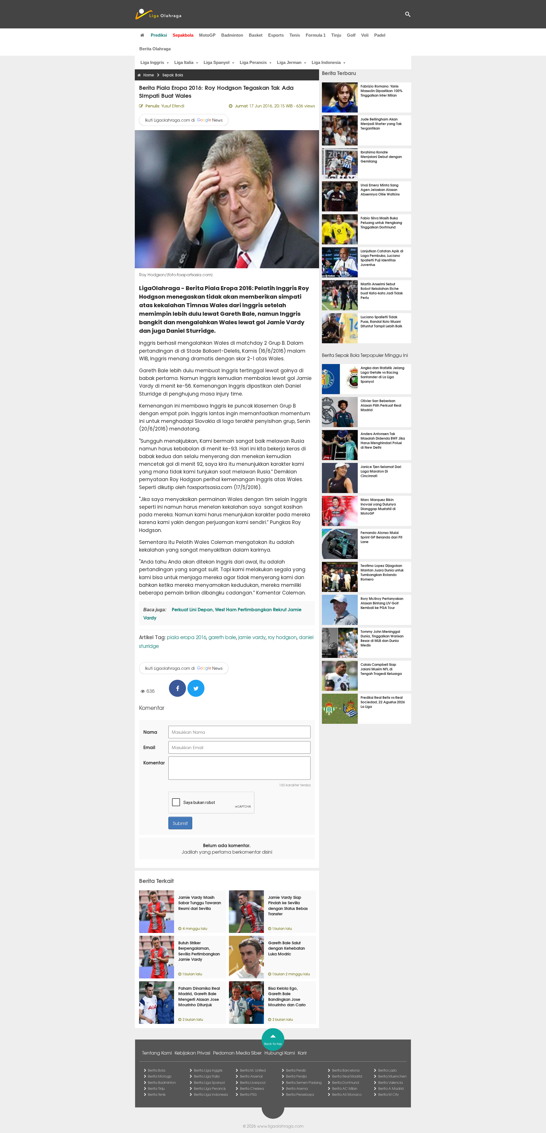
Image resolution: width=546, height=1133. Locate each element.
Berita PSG (248, 1094)
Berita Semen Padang (304, 1082)
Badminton (232, 35)
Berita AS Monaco (347, 1094)
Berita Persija (296, 1076)
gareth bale (222, 637)
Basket (255, 35)
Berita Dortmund (345, 1082)
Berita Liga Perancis (210, 1088)
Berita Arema (297, 1088)
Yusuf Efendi (172, 106)
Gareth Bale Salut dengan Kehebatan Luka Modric (286, 948)
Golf (351, 35)
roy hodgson (282, 637)
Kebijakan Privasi (192, 1052)
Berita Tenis (157, 1094)
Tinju (336, 35)
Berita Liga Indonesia (211, 1094)
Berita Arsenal (251, 1076)
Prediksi (159, 35)
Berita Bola (156, 1070)
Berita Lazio (387, 1070)
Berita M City (388, 1094)
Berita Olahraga (155, 48)
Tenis (294, 35)
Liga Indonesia (326, 62)
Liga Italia (183, 62)
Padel (379, 35)
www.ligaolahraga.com (280, 1126)
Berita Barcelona (345, 1070)
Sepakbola (183, 35)
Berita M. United (253, 1070)
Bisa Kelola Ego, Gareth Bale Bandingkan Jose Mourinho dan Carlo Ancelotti (287, 999)
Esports (276, 35)
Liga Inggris (152, 62)
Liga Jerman (289, 62)
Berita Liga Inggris (208, 1070)
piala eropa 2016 (186, 637)
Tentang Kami (157, 1052)
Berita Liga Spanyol (209, 1082)
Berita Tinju (156, 1088)
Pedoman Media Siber (237, 1052)
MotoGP (207, 35)
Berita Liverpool (252, 1082)
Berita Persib (296, 1070)
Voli (365, 35)
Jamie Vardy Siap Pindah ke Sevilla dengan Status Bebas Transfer (288, 905)
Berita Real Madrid (347, 1076)
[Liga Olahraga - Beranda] (158, 14)
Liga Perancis (253, 62)
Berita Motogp (159, 1076)
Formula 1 (316, 35)
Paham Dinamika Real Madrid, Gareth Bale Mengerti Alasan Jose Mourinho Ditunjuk (199, 996)
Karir (302, 1052)
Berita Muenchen (392, 1076)
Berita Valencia (390, 1082)
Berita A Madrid (391, 1088)
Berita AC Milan (344, 1088)
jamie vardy (252, 637)
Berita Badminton (162, 1082)
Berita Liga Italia (207, 1076)
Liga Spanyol (216, 62)
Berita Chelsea (252, 1088)
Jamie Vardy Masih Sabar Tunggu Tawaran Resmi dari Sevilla (199, 902)
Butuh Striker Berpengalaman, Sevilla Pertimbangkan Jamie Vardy (199, 950)
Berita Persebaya (300, 1094)
